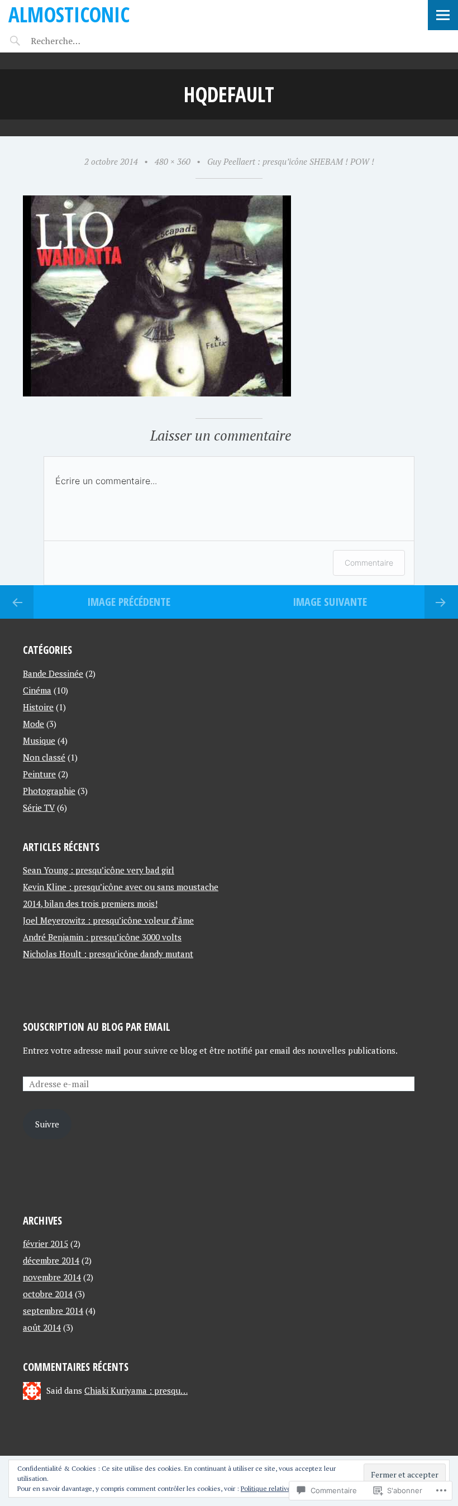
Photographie (49, 790)
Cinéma (37, 690)
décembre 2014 (51, 1260)
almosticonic (69, 14)
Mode (33, 723)
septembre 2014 (53, 1310)
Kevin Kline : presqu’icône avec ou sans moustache (120, 886)
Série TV (39, 807)
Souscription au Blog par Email (96, 1027)
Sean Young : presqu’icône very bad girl (98, 870)
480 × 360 (172, 161)
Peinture (39, 774)
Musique (39, 740)
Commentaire (369, 562)
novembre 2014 (52, 1277)
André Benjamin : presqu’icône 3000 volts (102, 937)
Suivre (47, 1124)
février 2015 (45, 1243)
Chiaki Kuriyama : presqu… (136, 1390)
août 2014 (42, 1327)
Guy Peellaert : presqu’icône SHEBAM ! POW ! (290, 161)
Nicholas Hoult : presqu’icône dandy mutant (108, 953)
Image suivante (330, 601)
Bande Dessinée (53, 673)
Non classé (44, 757)
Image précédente (128, 601)
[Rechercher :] (76, 40)
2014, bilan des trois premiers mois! (90, 903)
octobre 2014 (48, 1293)
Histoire (38, 707)
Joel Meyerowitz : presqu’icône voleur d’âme (108, 920)
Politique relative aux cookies (284, 1488)
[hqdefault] (157, 393)
